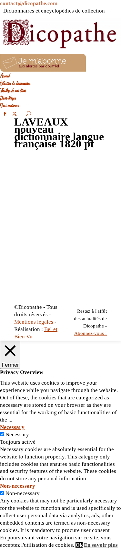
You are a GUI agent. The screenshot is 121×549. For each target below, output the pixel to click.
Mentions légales (33, 322)
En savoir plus (101, 545)
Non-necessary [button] (17, 486)
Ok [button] (79, 545)
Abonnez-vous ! (90, 333)
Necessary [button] (12, 427)
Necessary (17, 434)
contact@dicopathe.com (28, 3)
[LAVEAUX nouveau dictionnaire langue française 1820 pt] (60, 230)
